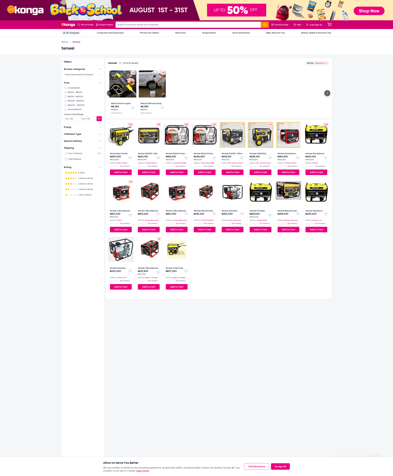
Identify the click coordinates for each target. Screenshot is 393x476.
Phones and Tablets (149, 32)
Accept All (280, 466)
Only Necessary (256, 466)
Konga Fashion (209, 32)
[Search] (265, 25)
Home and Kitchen (241, 32)
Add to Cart (121, 172)
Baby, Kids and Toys (275, 32)
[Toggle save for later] (132, 108)
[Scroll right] (327, 93)
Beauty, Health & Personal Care (316, 32)
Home (64, 41)
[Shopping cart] (329, 24)
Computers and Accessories (110, 32)
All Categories (72, 32)
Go (99, 118)
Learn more (142, 470)
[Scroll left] (110, 93)
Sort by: (316, 63)
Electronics (180, 32)
